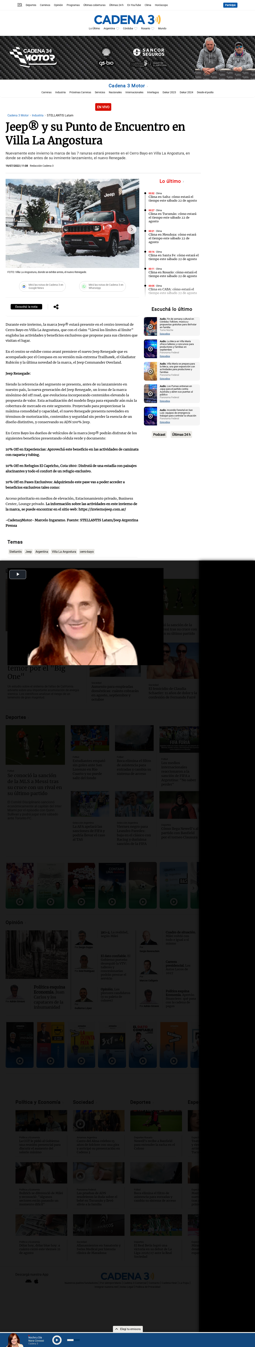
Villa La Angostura (64, 551)
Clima (148, 5)
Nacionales (115, 92)
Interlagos (153, 92)
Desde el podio (205, 92)
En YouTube (134, 5)
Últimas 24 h (116, 5)
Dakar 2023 (169, 92)
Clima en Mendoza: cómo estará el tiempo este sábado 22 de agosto (172, 238)
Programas (73, 5)
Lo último (171, 181)
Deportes (31, 5)
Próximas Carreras (80, 92)
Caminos (45, 5)
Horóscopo (161, 5)
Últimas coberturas (94, 5)
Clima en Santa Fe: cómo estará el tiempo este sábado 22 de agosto (174, 257)
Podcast (159, 434)
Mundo (162, 28)
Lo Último (94, 28)
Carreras (46, 92)
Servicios (100, 92)
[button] (131, 229)
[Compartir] (56, 307)
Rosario (145, 28)
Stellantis (15, 551)
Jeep (28, 551)
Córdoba (128, 28)
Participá (230, 5)
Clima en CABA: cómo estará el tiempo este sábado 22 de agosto (173, 291)
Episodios (165, 333)
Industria (60, 92)
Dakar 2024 (186, 92)
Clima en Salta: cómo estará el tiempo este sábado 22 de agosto (173, 198)
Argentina (109, 28)
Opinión (58, 5)
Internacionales (134, 92)
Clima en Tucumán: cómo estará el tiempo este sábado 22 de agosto (172, 217)
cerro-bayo (87, 551)
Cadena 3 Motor (127, 85)
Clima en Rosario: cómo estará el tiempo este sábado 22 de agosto (173, 274)
